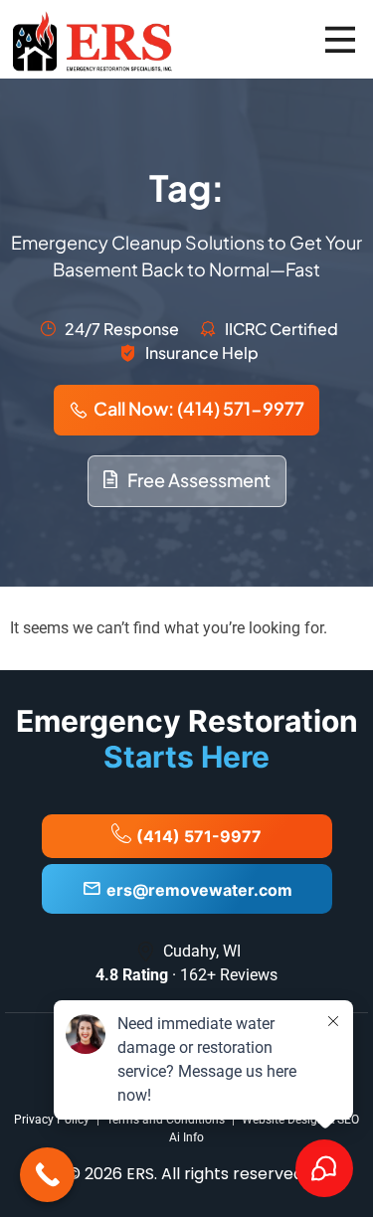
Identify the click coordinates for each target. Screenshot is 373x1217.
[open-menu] (340, 40)
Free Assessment (199, 479)
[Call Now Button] (47, 1174)
